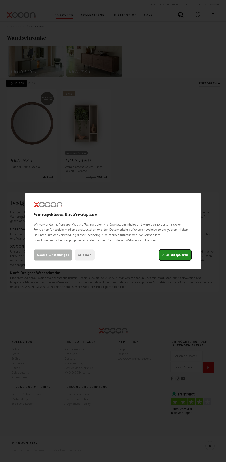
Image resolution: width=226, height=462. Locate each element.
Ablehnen (84, 255)
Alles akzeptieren (175, 255)
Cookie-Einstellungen (53, 255)
